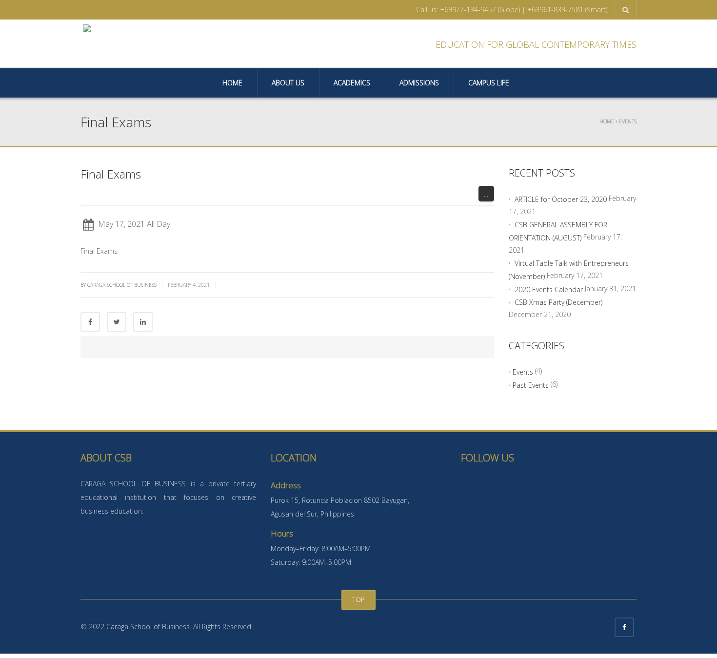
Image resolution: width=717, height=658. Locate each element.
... (486, 193)
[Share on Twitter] (116, 322)
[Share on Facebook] (90, 322)
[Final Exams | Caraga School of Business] (150, 44)
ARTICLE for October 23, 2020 (561, 199)
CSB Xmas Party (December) (558, 302)
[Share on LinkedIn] (143, 322)
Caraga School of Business (122, 284)
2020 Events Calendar (549, 289)
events (628, 121)
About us (288, 82)
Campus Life (488, 82)
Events (523, 372)
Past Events (531, 385)
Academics (352, 82)
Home (232, 82)
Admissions (419, 82)
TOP (358, 599)
